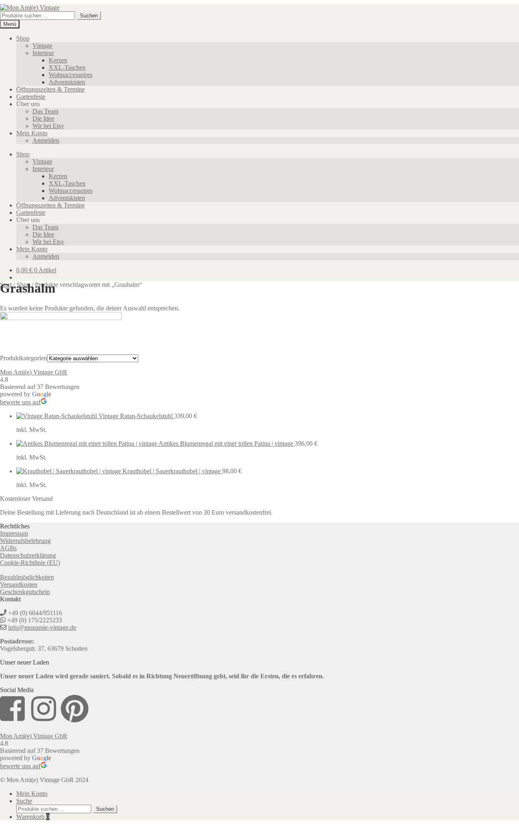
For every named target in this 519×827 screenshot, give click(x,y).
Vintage (42, 45)
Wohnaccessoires (70, 74)
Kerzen (58, 60)
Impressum (14, 533)
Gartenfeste (30, 96)
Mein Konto (31, 133)
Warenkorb (32, 816)
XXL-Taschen (67, 67)
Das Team (45, 111)
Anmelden (45, 140)
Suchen (89, 16)
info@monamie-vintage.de (42, 627)
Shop (23, 38)
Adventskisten (67, 82)
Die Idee (43, 118)
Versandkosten (18, 584)
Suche (24, 800)
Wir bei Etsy (48, 125)
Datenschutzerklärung (28, 555)
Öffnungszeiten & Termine (50, 89)
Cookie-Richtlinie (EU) (30, 562)
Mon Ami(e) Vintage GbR (33, 372)
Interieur (43, 52)
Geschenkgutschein (25, 591)
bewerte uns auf (20, 402)
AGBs (8, 548)
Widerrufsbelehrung (25, 540)
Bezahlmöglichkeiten (27, 577)
